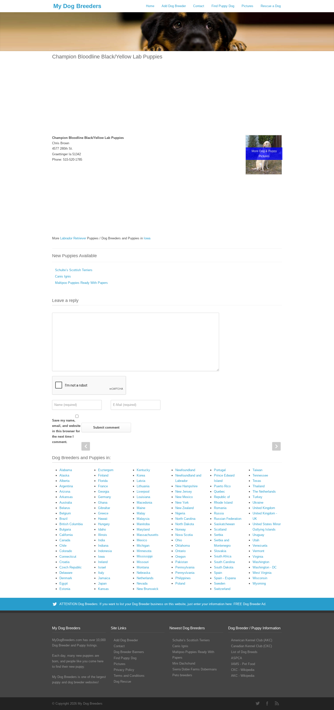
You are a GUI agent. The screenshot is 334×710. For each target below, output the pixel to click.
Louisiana (143, 497)
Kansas (103, 589)
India (101, 540)
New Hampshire (186, 486)
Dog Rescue (122, 681)
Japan (102, 583)
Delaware (65, 573)
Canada (64, 540)
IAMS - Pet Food (243, 664)
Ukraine (258, 502)
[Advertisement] (167, 100)
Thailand (259, 486)
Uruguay (258, 535)
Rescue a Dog (271, 6)
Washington (261, 562)
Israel (102, 567)
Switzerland (222, 589)
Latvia (141, 481)
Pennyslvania (184, 573)
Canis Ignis (63, 276)
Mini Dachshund (183, 663)
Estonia (64, 589)
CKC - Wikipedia (242, 670)
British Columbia (71, 524)
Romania (220, 508)
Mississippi (145, 556)
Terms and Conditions (129, 675)
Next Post (276, 446)
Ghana (102, 502)
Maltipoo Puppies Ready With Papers (81, 283)
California (66, 535)
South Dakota (223, 567)
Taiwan (257, 470)
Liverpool (143, 491)
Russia (219, 513)
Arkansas (66, 497)
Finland (103, 475)
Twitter (257, 703)
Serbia (218, 535)
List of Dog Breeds (244, 652)
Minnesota (144, 551)
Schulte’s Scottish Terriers (73, 270)
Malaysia (143, 519)
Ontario (180, 551)
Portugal (220, 470)
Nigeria (180, 513)
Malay (141, 513)
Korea (141, 475)
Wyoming (259, 583)
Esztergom (105, 470)
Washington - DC (265, 567)
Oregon (180, 556)
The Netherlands (264, 491)
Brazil (63, 519)
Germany (104, 497)
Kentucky (143, 470)
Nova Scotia (184, 535)
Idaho (102, 529)
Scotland (220, 529)
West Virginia (262, 573)
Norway (180, 529)
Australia (65, 502)
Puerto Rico (222, 486)
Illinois (102, 535)
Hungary (104, 524)
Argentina (66, 486)
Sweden (219, 583)
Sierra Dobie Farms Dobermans (194, 669)
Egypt (63, 583)
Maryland (143, 529)
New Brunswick (147, 589)
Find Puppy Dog (223, 6)
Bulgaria (65, 529)
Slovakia (220, 551)
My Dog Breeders (77, 6)
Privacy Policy (124, 670)
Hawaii (102, 519)
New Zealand (184, 508)
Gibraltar (104, 508)
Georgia (103, 491)
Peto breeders (182, 675)
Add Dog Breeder (174, 6)
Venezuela (260, 545)
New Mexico (184, 497)
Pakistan (181, 562)
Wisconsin (260, 578)
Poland (180, 583)
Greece (103, 513)
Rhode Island (223, 502)
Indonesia (105, 551)
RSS (277, 703)
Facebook (267, 703)
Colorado (65, 551)
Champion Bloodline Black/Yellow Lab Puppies (107, 57)
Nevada (142, 583)
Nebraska (143, 573)
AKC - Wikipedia (242, 675)
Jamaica (104, 578)
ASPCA (236, 658)
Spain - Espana (225, 578)
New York (182, 502)
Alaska (64, 475)
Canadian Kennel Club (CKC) (251, 646)
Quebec (219, 491)
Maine (141, 508)
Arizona (64, 491)
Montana (143, 567)
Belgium (65, 513)
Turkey (257, 497)
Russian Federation (227, 519)
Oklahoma (182, 545)
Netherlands (145, 578)
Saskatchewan (224, 524)
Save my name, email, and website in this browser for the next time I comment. (66, 431)
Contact (198, 6)
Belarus (64, 508)
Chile (63, 545)
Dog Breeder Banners (129, 652)
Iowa (101, 556)
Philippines (183, 578)
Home (150, 6)
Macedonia (144, 502)
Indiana (103, 545)
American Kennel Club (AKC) (251, 640)
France (103, 486)
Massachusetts (147, 535)
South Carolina (224, 562)
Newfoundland (185, 470)
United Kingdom (264, 508)
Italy (101, 573)
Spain (218, 573)
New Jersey (183, 491)
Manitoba (143, 524)
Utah (256, 540)
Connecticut (67, 556)
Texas (257, 481)
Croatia (64, 562)
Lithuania (143, 486)
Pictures (247, 6)
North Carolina (185, 519)
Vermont (258, 551)
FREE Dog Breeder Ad (249, 604)
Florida (103, 481)
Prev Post (85, 446)
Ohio (178, 540)
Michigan (143, 545)
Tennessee (260, 475)
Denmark (65, 578)
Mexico (142, 540)
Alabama (65, 470)
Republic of (222, 497)
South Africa (222, 556)
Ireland (103, 562)
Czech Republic (70, 567)
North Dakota (184, 524)
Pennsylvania (184, 567)
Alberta (64, 481)
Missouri (143, 562)
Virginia (258, 556)
